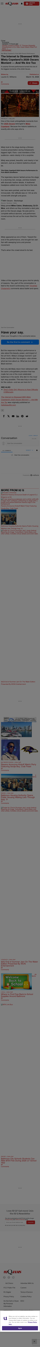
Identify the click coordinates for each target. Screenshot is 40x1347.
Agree (20, 1328)
